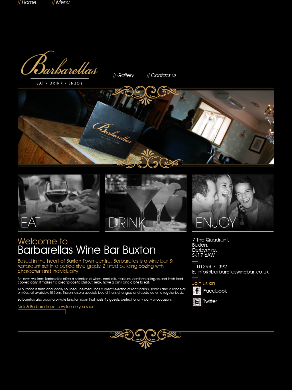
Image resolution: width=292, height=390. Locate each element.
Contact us (164, 75)
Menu (63, 2)
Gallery (125, 75)
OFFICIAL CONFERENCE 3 (41, 311)
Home (29, 2)
